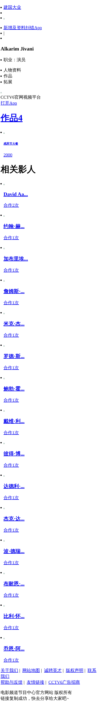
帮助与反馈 (12, 682)
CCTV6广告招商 (64, 682)
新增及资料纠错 (23, 27)
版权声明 (74, 670)
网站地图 (31, 670)
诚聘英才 (53, 670)
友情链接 (35, 682)
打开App (9, 103)
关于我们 (9, 670)
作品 (12, 118)
